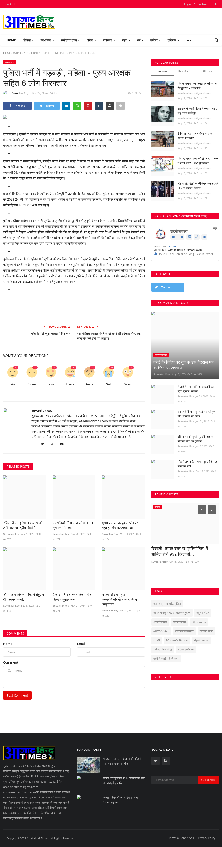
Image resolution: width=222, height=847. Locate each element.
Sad (108, 384)
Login (187, 4)
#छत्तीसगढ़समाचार (184, 631)
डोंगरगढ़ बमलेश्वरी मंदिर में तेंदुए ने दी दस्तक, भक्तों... (23, 597)
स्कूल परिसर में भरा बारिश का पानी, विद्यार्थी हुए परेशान (121, 800)
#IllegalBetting (162, 649)
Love (51, 384)
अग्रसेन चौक (160, 622)
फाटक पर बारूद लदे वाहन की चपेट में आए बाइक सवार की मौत (122, 761)
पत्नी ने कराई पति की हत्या (166, 658)
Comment (10, 662)
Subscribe (208, 780)
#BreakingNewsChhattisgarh (171, 613)
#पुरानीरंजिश (202, 613)
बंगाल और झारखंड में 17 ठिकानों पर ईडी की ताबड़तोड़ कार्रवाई (124, 781)
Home (11, 40)
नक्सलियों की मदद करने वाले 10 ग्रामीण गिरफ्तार (73, 525)
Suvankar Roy (20, 93)
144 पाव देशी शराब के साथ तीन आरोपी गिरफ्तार (195, 136)
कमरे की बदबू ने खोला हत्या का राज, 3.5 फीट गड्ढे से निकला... (183, 551)
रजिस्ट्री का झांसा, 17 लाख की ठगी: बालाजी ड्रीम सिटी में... (22, 525)
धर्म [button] (139, 40)
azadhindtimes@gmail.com (194, 93)
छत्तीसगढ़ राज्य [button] (69, 40)
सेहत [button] (125, 40)
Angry (89, 384)
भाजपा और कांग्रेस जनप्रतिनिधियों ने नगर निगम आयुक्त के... (119, 599)
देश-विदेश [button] (46, 40)
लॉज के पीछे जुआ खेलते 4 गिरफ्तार (50, 333)
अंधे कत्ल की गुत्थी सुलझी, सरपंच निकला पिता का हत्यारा (195, 439)
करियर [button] (154, 40)
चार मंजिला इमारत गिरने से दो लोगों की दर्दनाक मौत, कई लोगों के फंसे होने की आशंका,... (109, 336)
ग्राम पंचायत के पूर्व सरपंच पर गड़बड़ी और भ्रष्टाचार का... (120, 525)
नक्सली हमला (206, 631)
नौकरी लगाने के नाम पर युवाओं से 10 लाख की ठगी (197, 464)
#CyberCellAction (177, 640)
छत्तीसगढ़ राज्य (19, 52)
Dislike (32, 384)
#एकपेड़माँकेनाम (186, 649)
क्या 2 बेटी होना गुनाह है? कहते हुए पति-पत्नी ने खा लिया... (196, 414)
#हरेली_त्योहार (201, 640)
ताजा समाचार (179, 622)
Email (81, 644)
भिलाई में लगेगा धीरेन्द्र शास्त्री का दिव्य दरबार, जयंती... (196, 389)
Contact (10, 4)
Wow (127, 384)
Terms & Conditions (181, 838)
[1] (216, 4)
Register (203, 4)
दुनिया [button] (90, 40)
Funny (70, 384)
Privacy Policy (206, 838)
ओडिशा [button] (27, 40)
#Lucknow (199, 622)
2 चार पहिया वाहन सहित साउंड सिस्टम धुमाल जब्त (72, 597)
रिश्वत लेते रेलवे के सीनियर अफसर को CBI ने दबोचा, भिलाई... (198, 186)
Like (12, 384)
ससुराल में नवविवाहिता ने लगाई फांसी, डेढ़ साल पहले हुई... (197, 111)
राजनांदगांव (33, 52)
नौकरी (156, 640)
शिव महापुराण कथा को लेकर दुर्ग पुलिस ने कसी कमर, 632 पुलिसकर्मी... (198, 161)
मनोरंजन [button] (108, 40)
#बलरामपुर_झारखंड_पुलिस (167, 604)
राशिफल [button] (172, 40)
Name (7, 644)
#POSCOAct (161, 631)
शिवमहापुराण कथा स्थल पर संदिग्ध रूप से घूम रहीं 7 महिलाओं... (198, 86)
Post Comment (17, 695)
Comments (15, 633)
